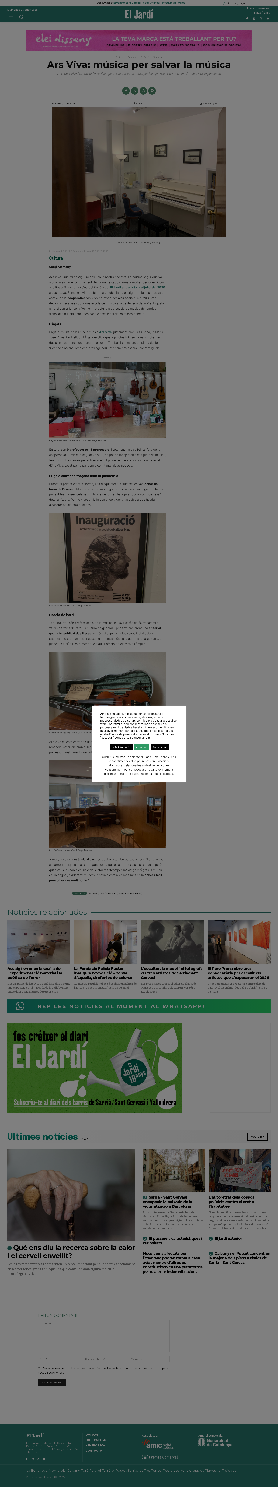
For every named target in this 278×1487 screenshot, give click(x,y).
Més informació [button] (121, 747)
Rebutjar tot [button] (160, 747)
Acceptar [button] (141, 747)
